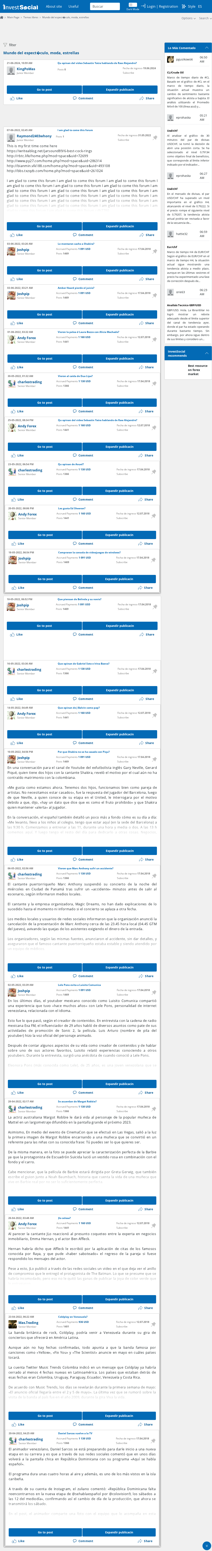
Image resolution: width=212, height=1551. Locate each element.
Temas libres (30, 17)
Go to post (44, 90)
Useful (73, 6)
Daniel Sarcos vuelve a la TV (75, 1433)
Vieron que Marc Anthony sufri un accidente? (85, 868)
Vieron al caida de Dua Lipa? (75, 376)
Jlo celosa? (64, 1218)
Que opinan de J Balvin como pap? (79, 707)
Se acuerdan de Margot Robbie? (77, 1101)
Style (191, 6)
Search (204, 18)
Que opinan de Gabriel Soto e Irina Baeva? (84, 663)
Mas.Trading (28, 1322)
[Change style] (183, 6)
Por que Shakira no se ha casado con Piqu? (84, 752)
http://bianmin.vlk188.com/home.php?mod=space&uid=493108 (58, 166)
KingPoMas (26, 69)
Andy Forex (26, 338)
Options (187, 18)
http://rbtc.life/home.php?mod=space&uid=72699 (47, 156)
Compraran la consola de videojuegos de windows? (89, 552)
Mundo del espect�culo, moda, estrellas (41, 52)
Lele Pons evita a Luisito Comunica (79, 985)
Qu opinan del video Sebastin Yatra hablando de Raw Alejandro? (97, 63)
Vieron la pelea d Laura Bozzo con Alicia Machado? (88, 332)
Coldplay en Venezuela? (73, 1317)
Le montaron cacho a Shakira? (76, 244)
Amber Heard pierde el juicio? (76, 288)
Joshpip (23, 249)
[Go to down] (206, 1545)
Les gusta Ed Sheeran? (72, 508)
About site (54, 6)
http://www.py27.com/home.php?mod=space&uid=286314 (54, 161)
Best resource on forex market (197, 370)
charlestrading (30, 382)
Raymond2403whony (34, 136)
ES (200, 6)
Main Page (13, 17)
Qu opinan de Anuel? (71, 464)
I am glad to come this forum (75, 130)
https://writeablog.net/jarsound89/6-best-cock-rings (49, 151)
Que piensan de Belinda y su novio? (79, 599)
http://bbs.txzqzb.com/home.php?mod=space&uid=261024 (55, 171)
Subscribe (128, 73)
